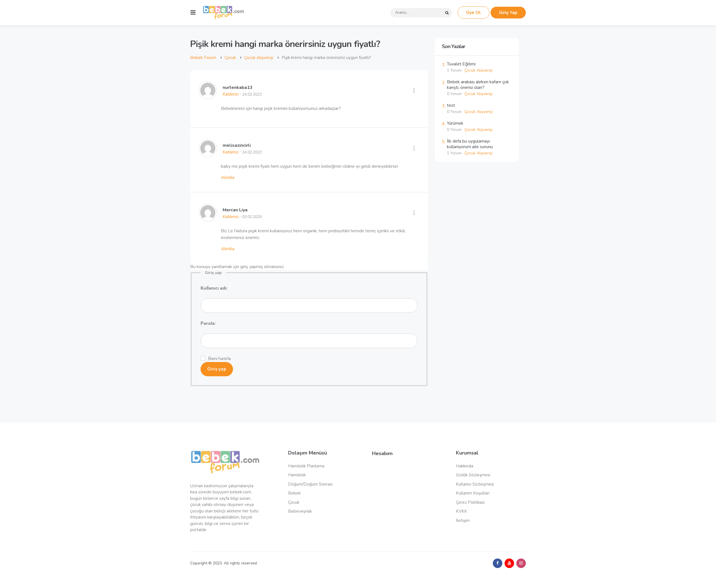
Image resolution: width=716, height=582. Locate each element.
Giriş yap (216, 369)
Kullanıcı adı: (214, 288)
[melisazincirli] (208, 155)
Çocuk (230, 57)
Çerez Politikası (470, 502)
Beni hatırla (219, 358)
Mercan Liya (235, 210)
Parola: (208, 323)
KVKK (461, 511)
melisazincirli (237, 145)
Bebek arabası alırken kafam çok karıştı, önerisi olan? (478, 85)
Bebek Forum (203, 57)
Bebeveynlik (300, 511)
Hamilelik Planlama (306, 466)
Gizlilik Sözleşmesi (473, 475)
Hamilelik (297, 475)
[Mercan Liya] (208, 220)
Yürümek (455, 123)
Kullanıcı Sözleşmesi (475, 484)
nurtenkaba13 (238, 87)
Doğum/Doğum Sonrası (310, 484)
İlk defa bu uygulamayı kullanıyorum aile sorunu (470, 144)
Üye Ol (473, 13)
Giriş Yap (508, 13)
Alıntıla (227, 177)
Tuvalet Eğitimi (461, 64)
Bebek (294, 493)
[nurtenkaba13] (208, 97)
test (451, 105)
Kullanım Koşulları (472, 493)
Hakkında (464, 466)
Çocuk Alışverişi (258, 57)
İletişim (463, 520)
